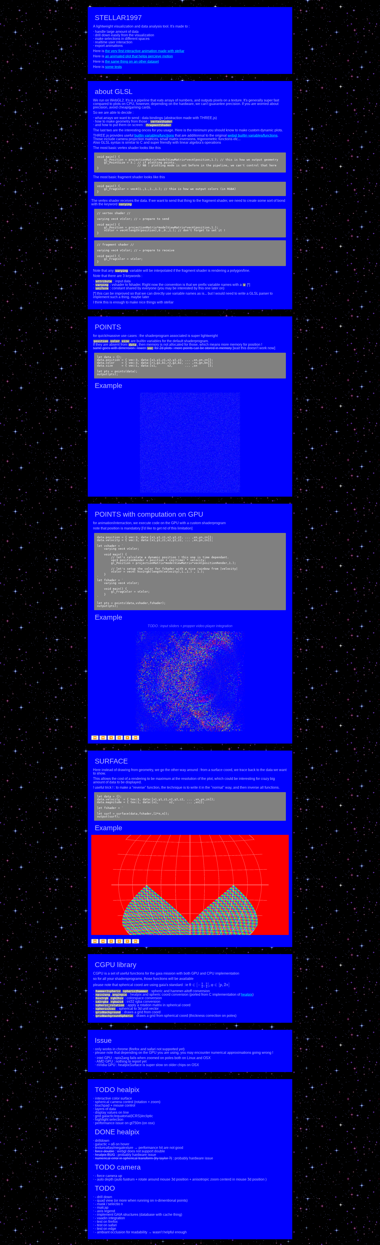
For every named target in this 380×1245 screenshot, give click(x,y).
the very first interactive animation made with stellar (144, 51)
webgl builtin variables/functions (253, 135)
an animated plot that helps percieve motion (139, 56)
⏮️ (95, 737)
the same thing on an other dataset (132, 61)
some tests (113, 67)
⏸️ (119, 737)
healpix (246, 994)
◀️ (111, 737)
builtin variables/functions (154, 135)
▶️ (127, 737)
